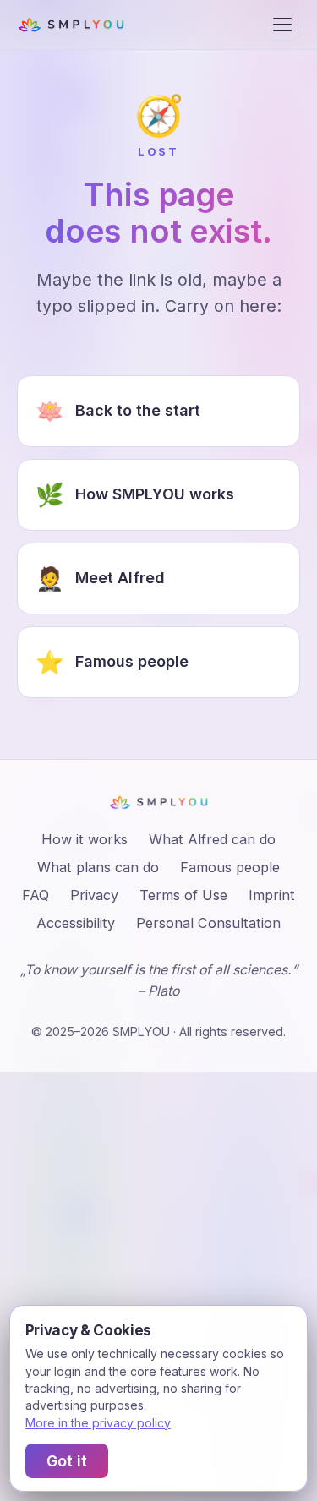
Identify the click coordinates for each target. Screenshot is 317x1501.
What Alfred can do (212, 839)
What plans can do (98, 867)
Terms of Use (183, 895)
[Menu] (282, 24)
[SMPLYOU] (71, 24)
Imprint (272, 895)
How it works (84, 839)
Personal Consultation (208, 922)
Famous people (230, 867)
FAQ (35, 895)
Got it (66, 1461)
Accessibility (75, 922)
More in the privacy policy (98, 1423)
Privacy (94, 895)
